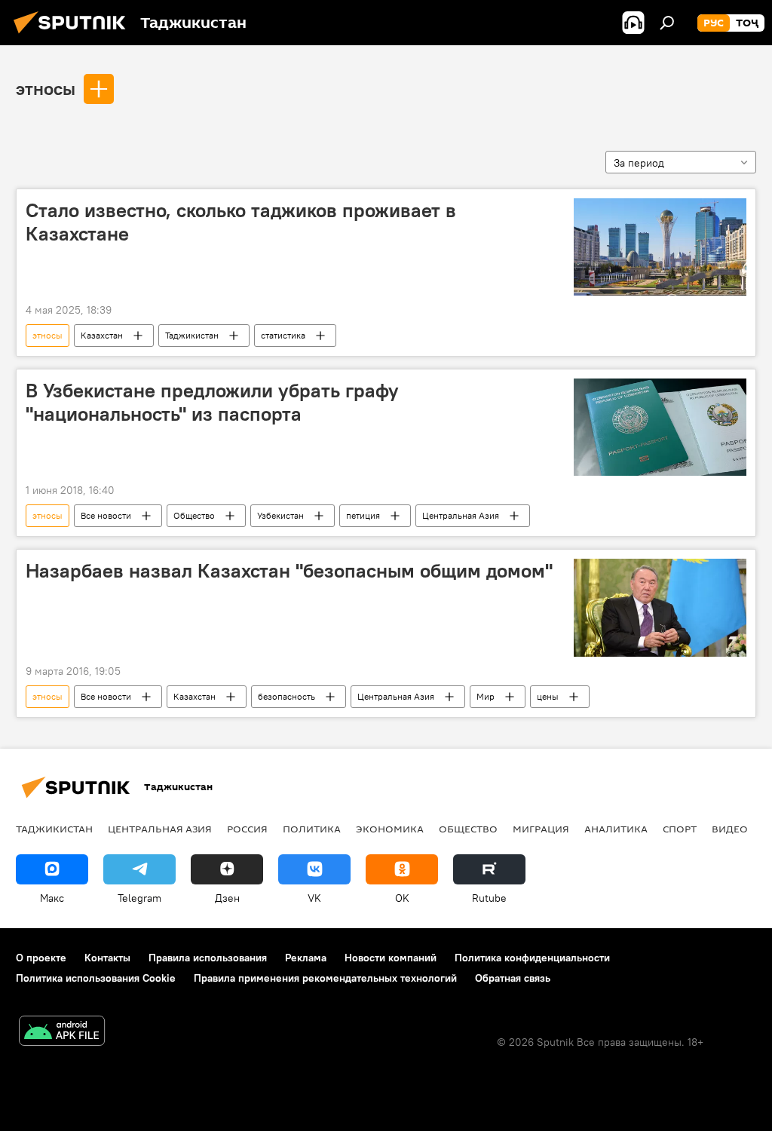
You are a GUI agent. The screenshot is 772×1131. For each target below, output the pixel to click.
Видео (730, 828)
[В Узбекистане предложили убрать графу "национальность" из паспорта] (660, 427)
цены (548, 696)
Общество (194, 515)
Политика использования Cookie (96, 978)
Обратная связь (512, 978)
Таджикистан (192, 335)
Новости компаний (391, 957)
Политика (312, 828)
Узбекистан (280, 515)
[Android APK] (62, 1033)
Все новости (106, 515)
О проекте (41, 957)
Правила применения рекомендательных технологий (325, 978)
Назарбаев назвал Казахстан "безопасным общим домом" (289, 571)
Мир (485, 696)
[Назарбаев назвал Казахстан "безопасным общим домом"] (660, 607)
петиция (363, 515)
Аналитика (616, 828)
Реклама (305, 957)
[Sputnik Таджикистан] (74, 35)
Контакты (107, 957)
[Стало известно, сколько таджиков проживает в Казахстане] (660, 247)
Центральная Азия (460, 515)
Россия (247, 828)
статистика (283, 335)
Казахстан (102, 335)
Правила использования (208, 957)
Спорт (680, 828)
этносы (45, 88)
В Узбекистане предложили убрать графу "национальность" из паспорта (212, 402)
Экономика (390, 828)
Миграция (541, 828)
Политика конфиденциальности (532, 957)
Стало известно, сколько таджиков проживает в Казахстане (241, 222)
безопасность (286, 696)
